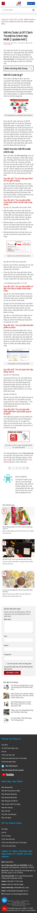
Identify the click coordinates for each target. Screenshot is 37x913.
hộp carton (15, 402)
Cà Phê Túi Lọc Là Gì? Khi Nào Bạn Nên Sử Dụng (17, 559)
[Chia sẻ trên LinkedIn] (27, 468)
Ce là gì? (24, 283)
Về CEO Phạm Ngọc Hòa (9, 748)
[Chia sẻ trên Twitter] (16, 468)
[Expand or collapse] (31, 68)
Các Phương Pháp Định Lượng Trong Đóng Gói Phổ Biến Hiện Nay (22, 687)
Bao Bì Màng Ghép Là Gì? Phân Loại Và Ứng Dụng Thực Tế (17, 528)
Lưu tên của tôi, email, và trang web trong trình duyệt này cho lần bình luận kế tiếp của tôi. (18, 666)
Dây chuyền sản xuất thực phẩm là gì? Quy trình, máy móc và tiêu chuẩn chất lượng (22, 695)
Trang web (7, 654)
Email (6, 645)
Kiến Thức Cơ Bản (16, 19)
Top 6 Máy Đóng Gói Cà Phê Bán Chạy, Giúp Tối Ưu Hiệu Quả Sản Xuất (21, 704)
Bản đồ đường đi (11, 766)
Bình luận (7, 619)
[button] (3, 3)
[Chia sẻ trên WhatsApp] (9, 468)
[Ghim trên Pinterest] (24, 468)
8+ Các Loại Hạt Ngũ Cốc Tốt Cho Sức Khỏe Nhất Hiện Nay (18, 591)
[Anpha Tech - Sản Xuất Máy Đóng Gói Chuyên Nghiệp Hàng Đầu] (18, 3)
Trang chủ (4, 19)
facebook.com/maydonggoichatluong (16, 894)
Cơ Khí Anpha (8, 44)
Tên (5, 636)
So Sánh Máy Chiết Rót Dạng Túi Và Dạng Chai (21, 719)
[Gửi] (33, 10)
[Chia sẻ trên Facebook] (13, 468)
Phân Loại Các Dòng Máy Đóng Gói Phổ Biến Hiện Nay (22, 711)
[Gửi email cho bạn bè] (20, 468)
